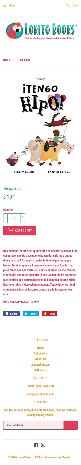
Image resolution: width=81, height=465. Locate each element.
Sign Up (70, 425)
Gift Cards (40, 370)
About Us (40, 359)
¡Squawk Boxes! (40, 364)
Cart (75, 5)
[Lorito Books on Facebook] (36, 445)
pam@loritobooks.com (40, 394)
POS (37, 457)
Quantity (8, 209)
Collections (41, 353)
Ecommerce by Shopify (57, 457)
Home (6, 59)
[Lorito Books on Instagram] (43, 445)
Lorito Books (24, 457)
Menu (12, 5)
